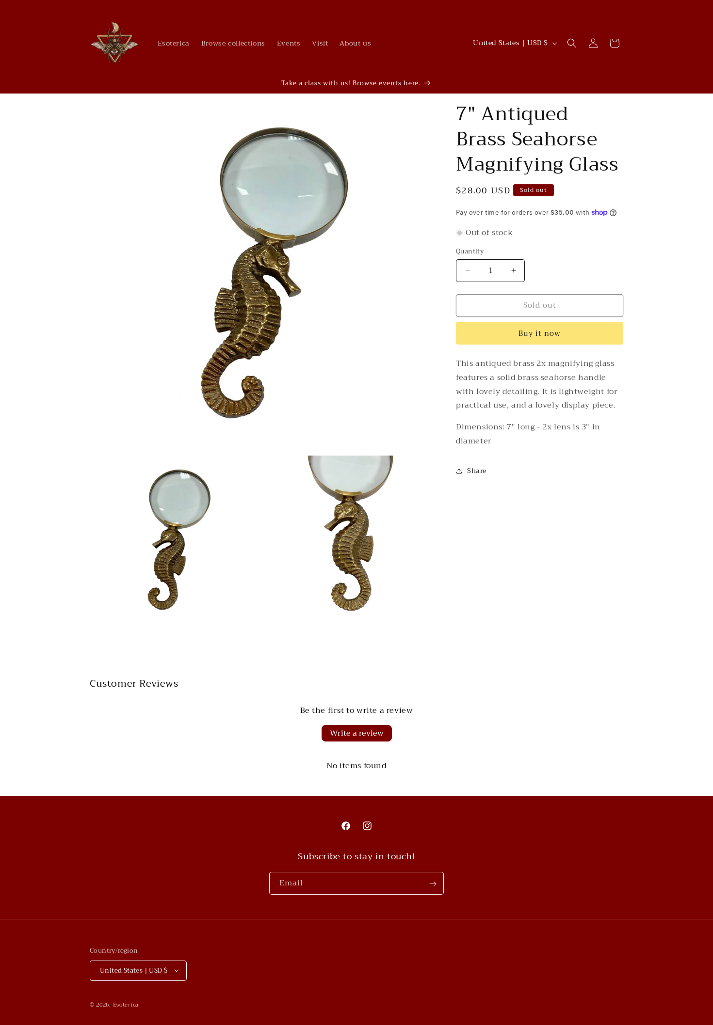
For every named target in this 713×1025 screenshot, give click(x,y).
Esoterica (126, 1004)
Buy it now (540, 333)
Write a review (357, 733)
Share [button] (476, 470)
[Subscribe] (432, 883)
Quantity (470, 251)
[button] (572, 43)
